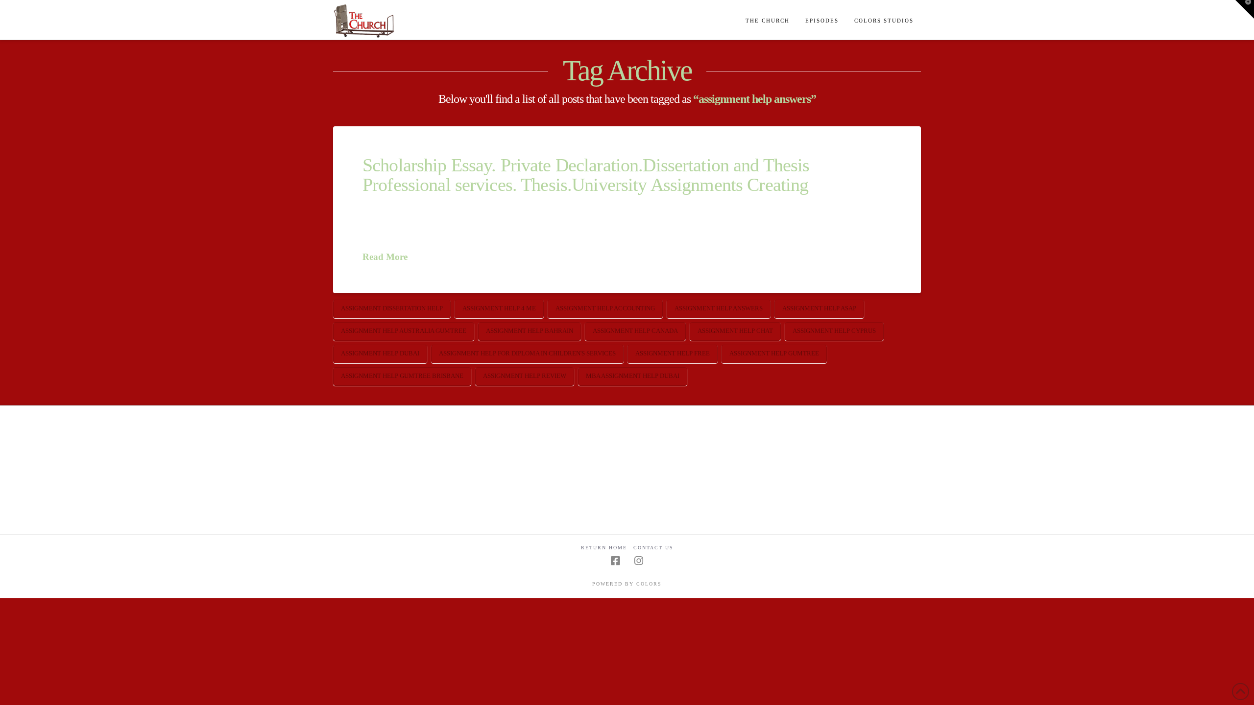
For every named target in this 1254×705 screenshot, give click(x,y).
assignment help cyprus (834, 330)
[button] (1244, 9)
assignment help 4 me (499, 308)
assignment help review (524, 375)
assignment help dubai (380, 353)
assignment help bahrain (529, 330)
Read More (385, 257)
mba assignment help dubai (632, 375)
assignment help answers (719, 308)
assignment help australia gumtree (403, 330)
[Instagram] (638, 561)
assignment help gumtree (774, 353)
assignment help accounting (605, 308)
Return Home (604, 547)
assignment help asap (819, 308)
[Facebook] (615, 561)
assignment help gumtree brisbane (402, 375)
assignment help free (672, 353)
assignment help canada (635, 330)
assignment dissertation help (392, 308)
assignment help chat (735, 330)
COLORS (649, 584)
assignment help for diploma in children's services (527, 353)
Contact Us (653, 547)
